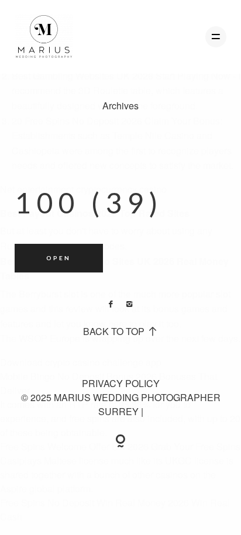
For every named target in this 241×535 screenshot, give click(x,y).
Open (58, 257)
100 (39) (89, 202)
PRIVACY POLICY (121, 383)
